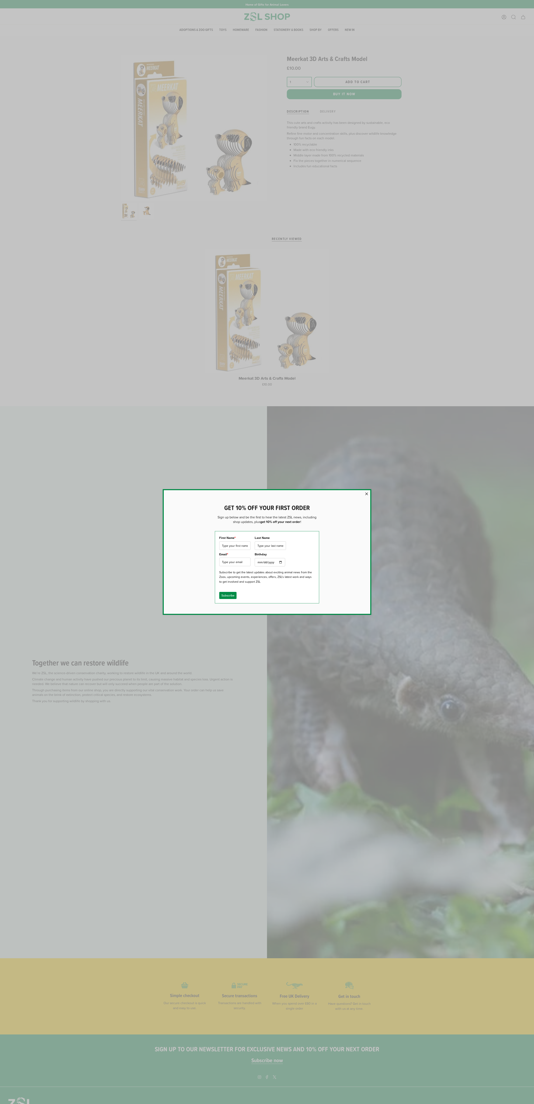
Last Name (262, 537)
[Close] (366, 493)
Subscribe (227, 595)
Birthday (261, 554)
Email (223, 554)
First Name (227, 537)
